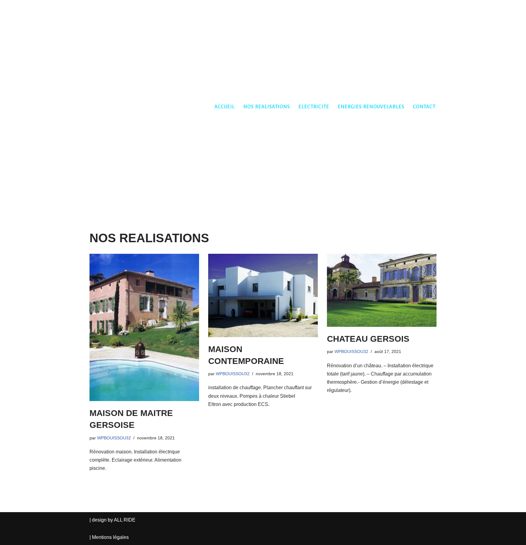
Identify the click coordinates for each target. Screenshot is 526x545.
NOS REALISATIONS (266, 107)
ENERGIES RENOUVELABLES (371, 107)
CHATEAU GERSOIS (368, 339)
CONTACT (424, 107)
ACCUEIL (224, 107)
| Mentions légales (109, 537)
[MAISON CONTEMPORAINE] (263, 295)
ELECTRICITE (313, 107)
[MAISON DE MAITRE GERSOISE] (144, 327)
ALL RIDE (124, 519)
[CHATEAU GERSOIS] (382, 290)
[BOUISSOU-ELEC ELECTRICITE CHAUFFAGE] (107, 106)
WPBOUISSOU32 (114, 437)
